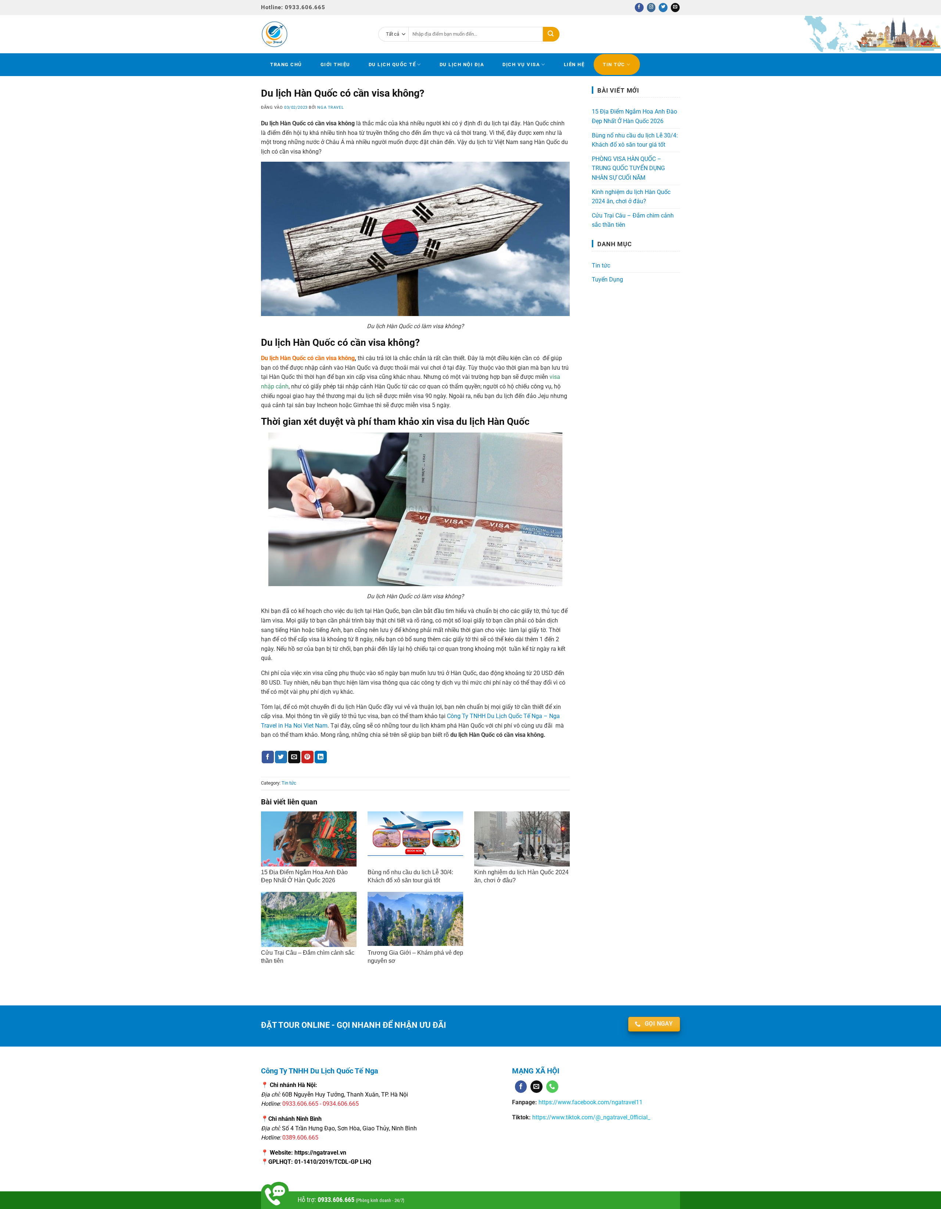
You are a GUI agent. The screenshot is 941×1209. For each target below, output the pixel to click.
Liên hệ (574, 64)
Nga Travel (330, 107)
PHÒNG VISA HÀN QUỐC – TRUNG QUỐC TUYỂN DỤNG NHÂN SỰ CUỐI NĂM (628, 168)
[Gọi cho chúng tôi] (552, 1086)
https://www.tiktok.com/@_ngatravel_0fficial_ (591, 1117)
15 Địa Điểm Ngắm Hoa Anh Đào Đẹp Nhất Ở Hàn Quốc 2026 (634, 116)
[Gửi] (551, 34)
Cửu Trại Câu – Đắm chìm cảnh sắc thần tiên (633, 220)
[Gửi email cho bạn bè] (294, 757)
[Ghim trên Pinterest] (307, 757)
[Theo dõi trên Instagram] (651, 7)
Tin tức (614, 64)
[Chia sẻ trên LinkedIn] (321, 757)
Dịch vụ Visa (521, 64)
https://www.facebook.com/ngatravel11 (590, 1102)
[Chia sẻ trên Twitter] (281, 757)
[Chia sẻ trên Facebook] (268, 757)
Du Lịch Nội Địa (462, 64)
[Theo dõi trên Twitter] (663, 7)
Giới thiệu (335, 64)
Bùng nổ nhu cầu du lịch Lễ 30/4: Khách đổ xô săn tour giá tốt (635, 140)
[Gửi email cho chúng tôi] (675, 7)
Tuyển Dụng (607, 279)
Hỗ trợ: (351, 1199)
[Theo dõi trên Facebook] (639, 7)
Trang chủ (286, 64)
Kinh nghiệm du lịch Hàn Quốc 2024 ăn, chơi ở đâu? (631, 197)
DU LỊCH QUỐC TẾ (392, 64)
